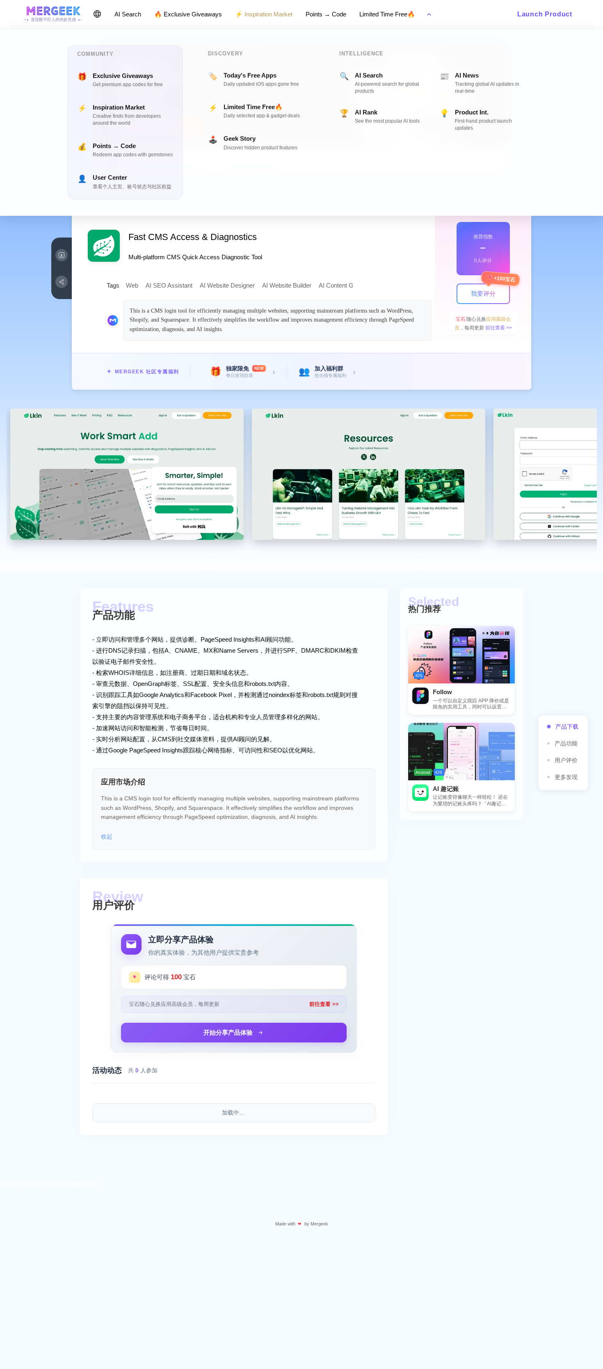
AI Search (127, 14)
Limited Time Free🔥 (387, 14)
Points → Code (326, 14)
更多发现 (566, 777)
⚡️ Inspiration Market (263, 14)
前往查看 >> (498, 328)
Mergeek (319, 1223)
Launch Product (544, 14)
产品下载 (566, 726)
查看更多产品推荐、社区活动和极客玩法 (48, 1184)
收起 (106, 836)
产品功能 (566, 743)
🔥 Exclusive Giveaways (188, 14)
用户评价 (566, 760)
